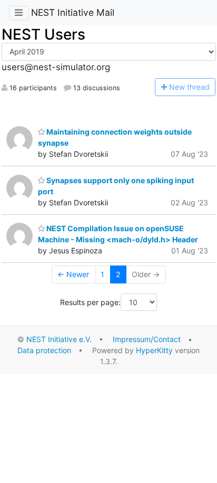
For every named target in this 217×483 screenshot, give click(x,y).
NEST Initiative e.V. (59, 339)
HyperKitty (154, 350)
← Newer (73, 274)
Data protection (44, 350)
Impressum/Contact (147, 339)
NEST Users (43, 34)
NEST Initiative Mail (72, 12)
